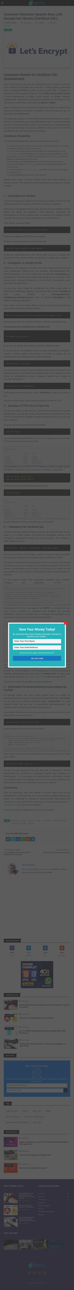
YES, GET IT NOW (37, 658)
